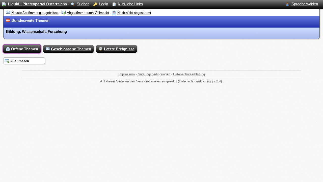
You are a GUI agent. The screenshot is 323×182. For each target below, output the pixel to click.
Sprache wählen (304, 4)
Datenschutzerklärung (189, 74)
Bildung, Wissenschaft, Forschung (36, 31)
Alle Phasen (19, 61)
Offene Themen (24, 49)
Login (103, 4)
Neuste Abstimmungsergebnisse (35, 13)
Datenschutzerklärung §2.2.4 (200, 81)
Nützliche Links (130, 4)
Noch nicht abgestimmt (134, 13)
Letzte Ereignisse (119, 49)
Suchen (83, 4)
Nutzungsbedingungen (154, 74)
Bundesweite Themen (30, 20)
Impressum (126, 74)
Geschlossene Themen (71, 49)
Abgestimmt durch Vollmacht (88, 13)
